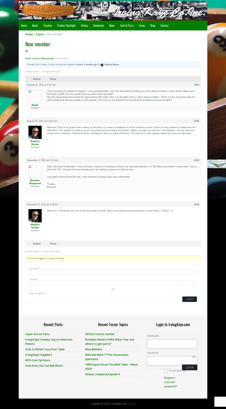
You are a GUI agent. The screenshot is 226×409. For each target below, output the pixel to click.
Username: (34, 268)
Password (153, 352)
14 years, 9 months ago (86, 64)
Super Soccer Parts (37, 334)
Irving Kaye (45, 10)
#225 (196, 84)
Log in (132, 403)
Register (169, 377)
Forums (36, 58)
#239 (196, 160)
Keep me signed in (37, 293)
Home (28, 58)
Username (153, 336)
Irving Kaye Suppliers (38, 355)
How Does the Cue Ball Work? (44, 365)
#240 (196, 204)
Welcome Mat (47, 58)
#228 (196, 121)
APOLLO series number (100, 334)
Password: (33, 279)
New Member (93, 349)
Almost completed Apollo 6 (102, 374)
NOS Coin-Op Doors (37, 360)
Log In (189, 299)
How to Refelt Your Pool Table (45, 349)
